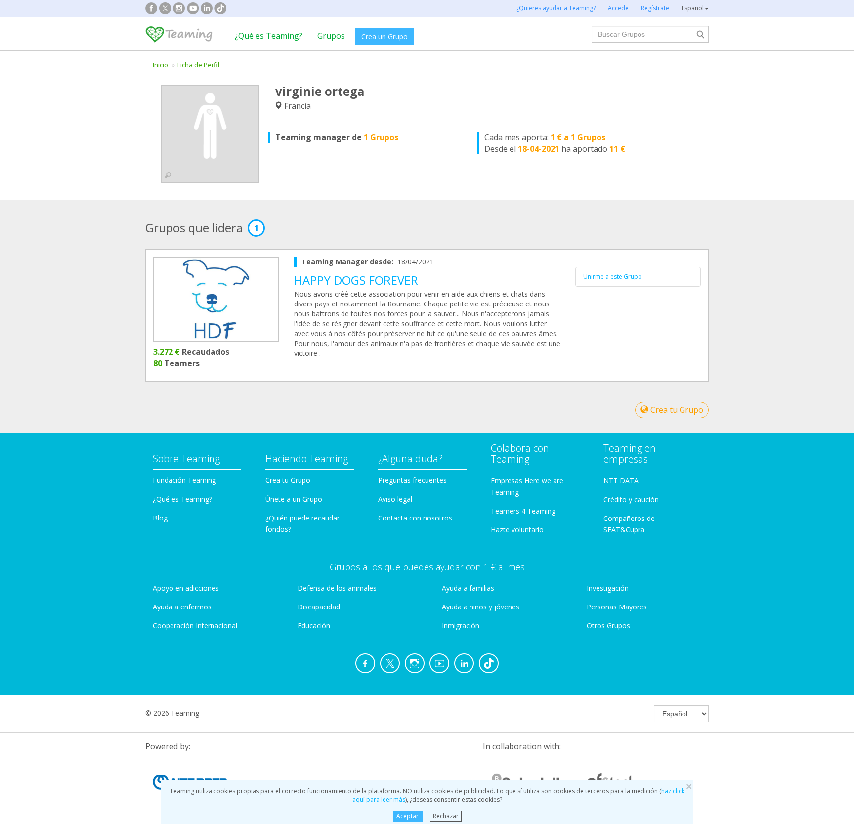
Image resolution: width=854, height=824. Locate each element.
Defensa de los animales (337, 588)
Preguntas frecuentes (412, 480)
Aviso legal (395, 499)
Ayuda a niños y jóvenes (480, 606)
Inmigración (460, 625)
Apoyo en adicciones (186, 588)
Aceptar (407, 816)
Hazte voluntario (517, 529)
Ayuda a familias (468, 588)
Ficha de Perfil (198, 64)
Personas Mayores (617, 606)
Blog (160, 517)
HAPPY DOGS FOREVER (356, 280)
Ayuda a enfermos (182, 606)
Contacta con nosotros (415, 517)
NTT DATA (621, 480)
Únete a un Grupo (293, 499)
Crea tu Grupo (675, 409)
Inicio (160, 64)
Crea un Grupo (384, 36)
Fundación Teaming (184, 480)
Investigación (608, 588)
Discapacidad (319, 606)
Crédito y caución (631, 499)
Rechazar (446, 816)
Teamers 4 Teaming (523, 511)
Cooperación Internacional (195, 625)
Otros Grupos (608, 625)
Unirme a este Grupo (612, 276)
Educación (314, 625)
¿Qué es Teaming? (268, 35)
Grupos (331, 35)
